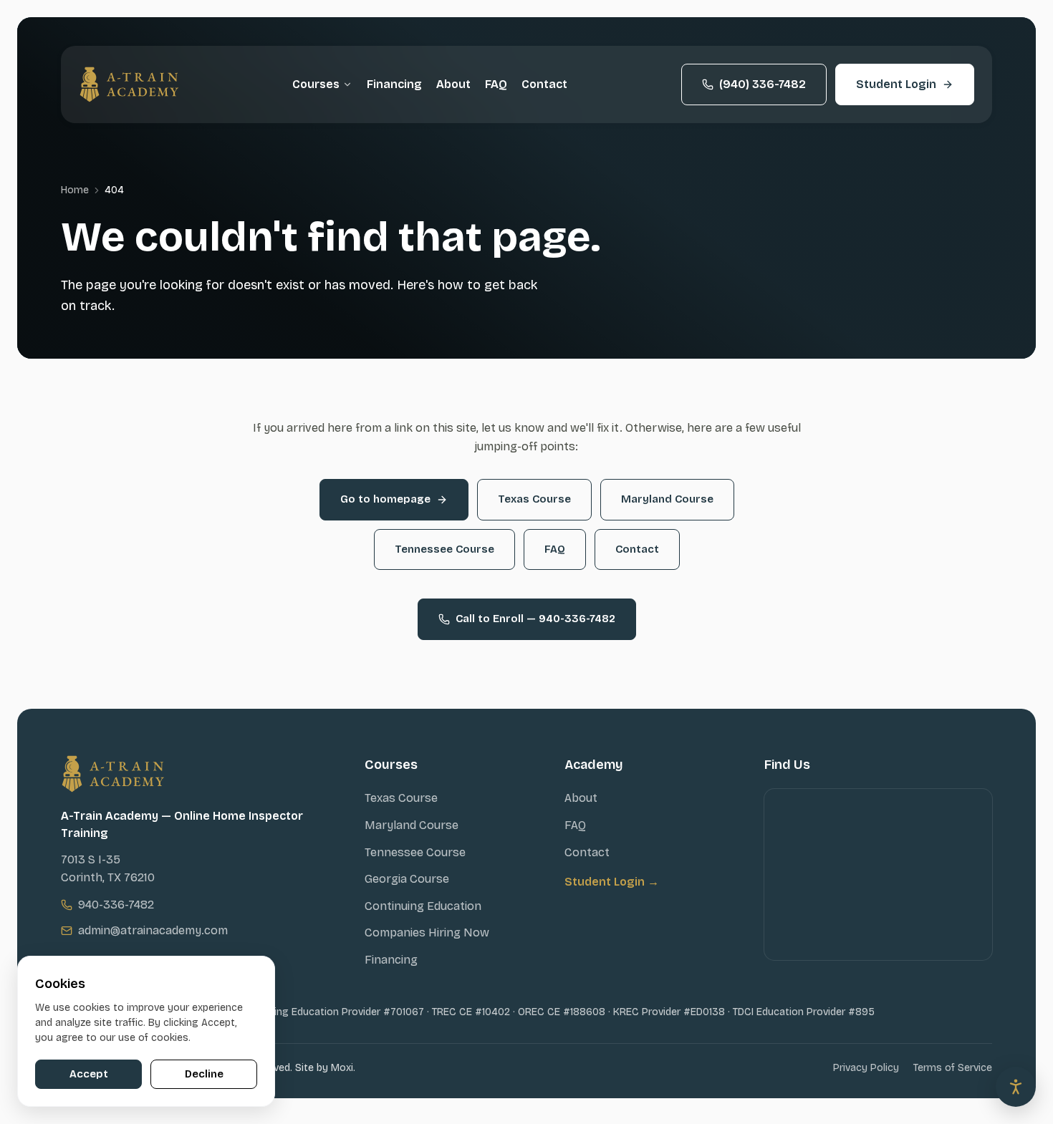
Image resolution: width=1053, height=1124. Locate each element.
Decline (204, 1073)
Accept (88, 1073)
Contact (544, 84)
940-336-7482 (116, 904)
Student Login (896, 84)
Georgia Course (407, 879)
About (453, 84)
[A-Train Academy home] (129, 84)
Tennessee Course (444, 549)
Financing (394, 84)
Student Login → (611, 881)
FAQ (496, 84)
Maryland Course (667, 499)
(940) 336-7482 (762, 84)
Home (75, 190)
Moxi (342, 1068)
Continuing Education (423, 906)
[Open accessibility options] (1016, 1087)
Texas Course (534, 499)
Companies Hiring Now (427, 932)
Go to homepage (385, 499)
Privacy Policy (866, 1068)
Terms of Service (952, 1068)
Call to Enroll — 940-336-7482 (535, 618)
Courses (316, 84)
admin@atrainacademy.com (153, 930)
